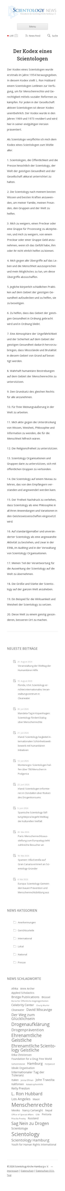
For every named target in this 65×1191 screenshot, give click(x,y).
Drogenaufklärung (30, 1024)
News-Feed (34, 35)
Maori (36, 1099)
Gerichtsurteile (26, 930)
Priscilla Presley (18, 1118)
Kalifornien (17, 1084)
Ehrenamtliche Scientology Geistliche (33, 1048)
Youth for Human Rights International (33, 1144)
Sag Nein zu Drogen (30, 1123)
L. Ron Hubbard (26, 1094)
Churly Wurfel (42, 1005)
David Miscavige (39, 1009)
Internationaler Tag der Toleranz (27, 1073)
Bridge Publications (25, 997)
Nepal (48, 1110)
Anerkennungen (27, 922)
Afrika (14, 988)
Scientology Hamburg (30, 1140)
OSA (38, 1114)
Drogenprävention (27, 1029)
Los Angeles (21, 1099)
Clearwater (17, 1010)
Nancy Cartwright (32, 1110)
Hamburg (35, 1063)
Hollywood (50, 1064)
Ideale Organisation (23, 1068)
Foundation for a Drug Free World (31, 1059)
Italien (15, 1080)
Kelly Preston (20, 1088)
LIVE (12, 35)
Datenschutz (27, 1170)
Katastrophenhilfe (34, 1084)
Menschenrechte (31, 1104)
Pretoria (46, 1114)
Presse (22, 962)
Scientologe (19, 1128)
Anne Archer (27, 988)
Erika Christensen (21, 1055)
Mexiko (15, 1110)
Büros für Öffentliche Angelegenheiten (29, 1001)
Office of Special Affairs (22, 1114)
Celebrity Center (22, 1005)
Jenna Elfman (27, 1080)
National (22, 954)
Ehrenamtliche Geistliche (26, 1037)
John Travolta (45, 1080)
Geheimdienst (18, 1064)
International (25, 938)
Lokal (21, 946)
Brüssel (46, 997)
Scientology (25, 1134)
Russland (33, 1118)
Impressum (13, 1170)
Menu (32, 26)
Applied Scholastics (22, 992)
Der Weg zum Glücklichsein (23, 1016)
